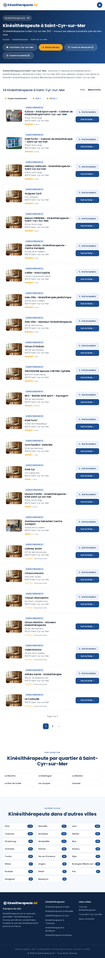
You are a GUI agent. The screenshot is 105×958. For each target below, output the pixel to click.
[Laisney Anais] (14, 551)
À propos (78, 949)
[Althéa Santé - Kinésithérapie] (14, 677)
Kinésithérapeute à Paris (57, 906)
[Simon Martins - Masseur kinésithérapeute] (14, 627)
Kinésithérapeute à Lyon (57, 915)
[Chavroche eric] (14, 576)
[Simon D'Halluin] (14, 349)
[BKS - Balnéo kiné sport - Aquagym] (14, 398)
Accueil (6, 39)
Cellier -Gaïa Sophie (37, 272)
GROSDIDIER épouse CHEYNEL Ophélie (47, 371)
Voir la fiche (86, 119)
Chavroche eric (34, 573)
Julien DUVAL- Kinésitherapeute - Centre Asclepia (45, 247)
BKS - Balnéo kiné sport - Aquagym (46, 395)
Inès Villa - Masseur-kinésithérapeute (48, 321)
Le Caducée (32, 699)
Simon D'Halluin (34, 346)
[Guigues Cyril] (14, 196)
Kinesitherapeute (22, 5)
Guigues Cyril (33, 193)
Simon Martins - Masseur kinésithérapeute (40, 624)
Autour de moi (52, 47)
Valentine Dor (33, 649)
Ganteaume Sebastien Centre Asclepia (43, 522)
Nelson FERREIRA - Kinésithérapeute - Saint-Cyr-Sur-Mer (48, 219)
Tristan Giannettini (36, 598)
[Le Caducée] (14, 700)
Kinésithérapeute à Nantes (59, 935)
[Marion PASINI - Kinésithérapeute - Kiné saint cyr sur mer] (14, 498)
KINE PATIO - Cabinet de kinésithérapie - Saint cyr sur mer (49, 140)
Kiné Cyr (30, 469)
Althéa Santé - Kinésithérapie (43, 674)
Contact (86, 949)
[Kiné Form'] (14, 423)
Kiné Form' (31, 420)
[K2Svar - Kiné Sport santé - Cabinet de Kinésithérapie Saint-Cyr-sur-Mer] (14, 116)
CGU (33, 949)
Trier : (83, 89)
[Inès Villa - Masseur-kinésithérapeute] (14, 325)
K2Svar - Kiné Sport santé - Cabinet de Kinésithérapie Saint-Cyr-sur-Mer (49, 113)
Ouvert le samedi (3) (19, 55)
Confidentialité (43, 949)
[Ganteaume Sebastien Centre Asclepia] (14, 525)
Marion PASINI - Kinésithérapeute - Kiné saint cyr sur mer (46, 495)
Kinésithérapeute (20, 39)
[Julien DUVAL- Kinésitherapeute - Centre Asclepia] (14, 249)
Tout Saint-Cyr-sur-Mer (21, 47)
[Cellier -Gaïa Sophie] (14, 275)
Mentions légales (22, 949)
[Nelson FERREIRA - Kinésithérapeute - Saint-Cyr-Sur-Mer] (14, 222)
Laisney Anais (33, 548)
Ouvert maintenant (17, 98)
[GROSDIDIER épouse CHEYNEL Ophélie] (14, 374)
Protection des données (61, 949)
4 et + (38, 98)
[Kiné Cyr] (14, 472)
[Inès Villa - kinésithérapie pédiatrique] (14, 300)
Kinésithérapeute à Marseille (59, 911)
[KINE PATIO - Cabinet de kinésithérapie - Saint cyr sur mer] (14, 143)
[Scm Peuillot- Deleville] (14, 448)
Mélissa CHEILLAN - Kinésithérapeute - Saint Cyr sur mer (48, 167)
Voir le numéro (88, 112)
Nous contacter (86, 919)
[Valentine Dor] (14, 652)
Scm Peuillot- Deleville (38, 444)
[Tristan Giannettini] (14, 601)
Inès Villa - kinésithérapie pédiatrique (48, 297)
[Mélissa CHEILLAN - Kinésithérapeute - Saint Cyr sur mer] (14, 170)
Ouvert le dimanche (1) (82, 47)
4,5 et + (53, 98)
